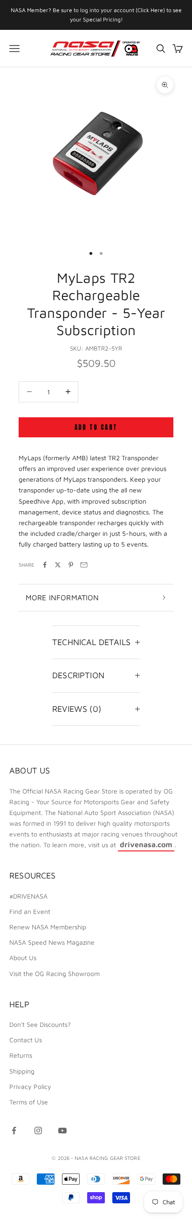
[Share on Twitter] (58, 565)
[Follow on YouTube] (62, 1130)
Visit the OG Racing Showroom (54, 973)
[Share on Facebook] (44, 565)
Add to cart (96, 427)
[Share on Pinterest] (71, 565)
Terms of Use (28, 1102)
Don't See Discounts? (40, 1024)
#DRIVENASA (28, 896)
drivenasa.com (146, 844)
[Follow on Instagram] (38, 1130)
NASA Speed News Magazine (52, 942)
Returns (20, 1055)
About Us (22, 958)
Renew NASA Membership (47, 927)
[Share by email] (84, 565)
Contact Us (25, 1040)
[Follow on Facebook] (14, 1130)
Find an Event (29, 911)
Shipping (21, 1071)
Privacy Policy (30, 1086)
